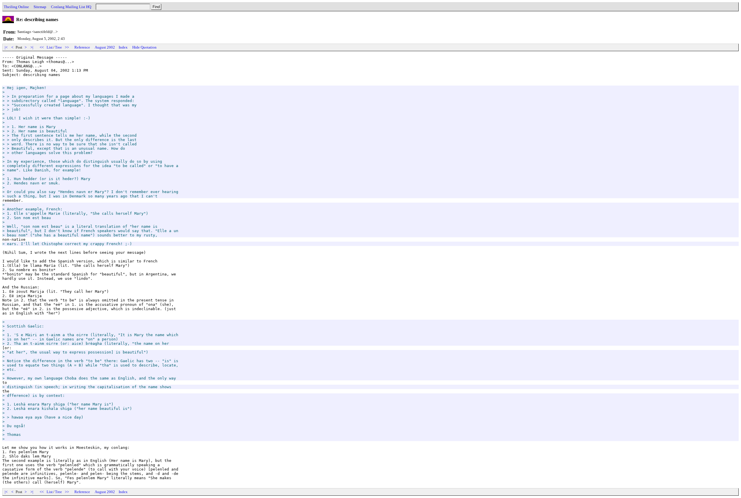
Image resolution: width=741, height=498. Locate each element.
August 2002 (105, 47)
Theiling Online (16, 7)
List (50, 47)
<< (42, 47)
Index (123, 47)
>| (32, 47)
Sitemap (40, 7)
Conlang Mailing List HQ (71, 7)
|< (6, 47)
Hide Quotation (144, 47)
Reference (82, 47)
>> (67, 47)
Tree (58, 47)
